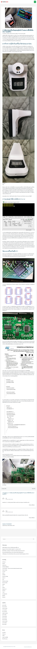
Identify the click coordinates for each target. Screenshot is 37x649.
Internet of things (15, 33)
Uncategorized (4, 593)
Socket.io (3, 590)
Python (3, 587)
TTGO (19, 33)
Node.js (3, 584)
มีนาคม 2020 (4, 624)
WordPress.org (4, 638)
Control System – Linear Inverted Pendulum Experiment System (12, 568)
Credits (14, 646)
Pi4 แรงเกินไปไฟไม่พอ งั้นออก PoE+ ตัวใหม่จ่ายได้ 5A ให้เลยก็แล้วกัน (12, 552)
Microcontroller (4, 582)
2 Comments (4, 33)
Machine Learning (5, 581)
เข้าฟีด (3, 635)
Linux (3, 579)
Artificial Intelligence (5, 566)
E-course (3, 571)
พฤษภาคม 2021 (4, 608)
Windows (3, 597)
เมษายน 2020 (4, 622)
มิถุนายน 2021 (4, 606)
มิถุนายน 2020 (4, 619)
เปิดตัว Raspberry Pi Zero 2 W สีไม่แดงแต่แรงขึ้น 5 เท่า (10, 547)
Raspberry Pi (4, 589)
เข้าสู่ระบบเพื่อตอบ (32, 517)
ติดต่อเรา (25, 449)
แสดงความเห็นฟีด (5, 637)
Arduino (8, 33)
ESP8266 (3, 574)
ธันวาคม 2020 (4, 611)
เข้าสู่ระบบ (6, 525)
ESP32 (11, 33)
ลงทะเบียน (4, 632)
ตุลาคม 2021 (4, 605)
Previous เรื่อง (3, 488)
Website (3, 595)
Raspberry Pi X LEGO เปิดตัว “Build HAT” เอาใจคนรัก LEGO (11, 549)
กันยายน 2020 (4, 616)
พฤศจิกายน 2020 (5, 613)
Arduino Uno (4, 565)
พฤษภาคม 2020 (4, 621)
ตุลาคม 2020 (4, 614)
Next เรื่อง (34, 488)
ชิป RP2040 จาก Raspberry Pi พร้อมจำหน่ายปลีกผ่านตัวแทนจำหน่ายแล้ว (13, 550)
